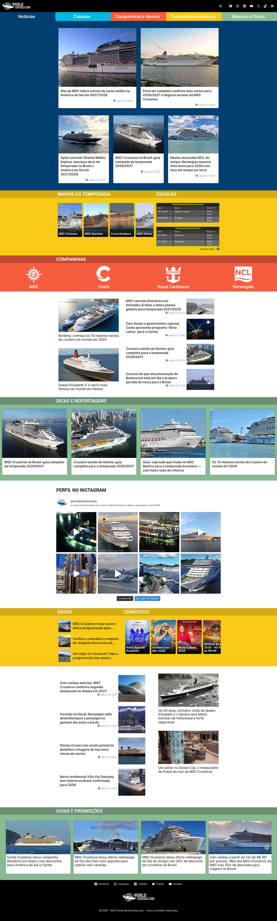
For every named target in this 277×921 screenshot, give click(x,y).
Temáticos (136, 612)
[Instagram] (237, 6)
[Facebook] (230, 6)
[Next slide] (149, 220)
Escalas (166, 194)
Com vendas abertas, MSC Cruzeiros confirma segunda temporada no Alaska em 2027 (83, 687)
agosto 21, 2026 (152, 171)
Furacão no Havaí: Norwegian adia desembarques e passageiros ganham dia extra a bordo (86, 718)
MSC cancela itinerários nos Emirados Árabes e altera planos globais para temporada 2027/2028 (153, 305)
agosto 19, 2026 (177, 360)
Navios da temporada (84, 194)
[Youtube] (251, 6)
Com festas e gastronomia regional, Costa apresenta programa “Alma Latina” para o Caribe (153, 328)
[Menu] (272, 6)
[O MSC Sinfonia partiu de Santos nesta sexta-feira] (159, 574)
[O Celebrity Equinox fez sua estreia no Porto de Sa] (159, 532)
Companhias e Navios (137, 16)
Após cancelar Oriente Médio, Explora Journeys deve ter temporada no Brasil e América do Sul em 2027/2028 (83, 166)
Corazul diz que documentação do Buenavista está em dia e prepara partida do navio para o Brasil (152, 378)
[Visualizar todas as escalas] (218, 249)
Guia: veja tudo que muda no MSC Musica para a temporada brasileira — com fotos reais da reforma (172, 466)
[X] (258, 6)
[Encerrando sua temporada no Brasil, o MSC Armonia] (118, 574)
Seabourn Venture (182, 211)
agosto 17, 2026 (109, 757)
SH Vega (178, 218)
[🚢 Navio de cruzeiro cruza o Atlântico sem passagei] (201, 532)
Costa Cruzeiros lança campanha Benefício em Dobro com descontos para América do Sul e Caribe (34, 861)
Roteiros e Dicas (248, 16)
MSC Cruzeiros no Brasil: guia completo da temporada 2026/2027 (137, 162)
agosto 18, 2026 (109, 694)
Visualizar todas (207, 249)
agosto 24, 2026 (124, 101)
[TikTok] (265, 6)
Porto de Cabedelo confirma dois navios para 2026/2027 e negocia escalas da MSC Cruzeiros (177, 95)
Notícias (26, 16)
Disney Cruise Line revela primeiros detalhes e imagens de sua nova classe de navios (87, 749)
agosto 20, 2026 (177, 313)
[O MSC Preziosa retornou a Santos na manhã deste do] (201, 574)
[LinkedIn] (244, 6)
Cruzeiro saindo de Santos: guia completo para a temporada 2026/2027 (150, 353)
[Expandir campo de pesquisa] (220, 6)
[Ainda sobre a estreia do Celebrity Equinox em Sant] (76, 532)
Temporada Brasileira (193, 16)
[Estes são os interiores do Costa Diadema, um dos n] (76, 574)
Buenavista (179, 235)
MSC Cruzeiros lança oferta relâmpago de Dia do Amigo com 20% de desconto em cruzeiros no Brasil (172, 861)
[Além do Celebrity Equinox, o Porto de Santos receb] (118, 532)
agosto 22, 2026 (97, 180)
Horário (212, 207)
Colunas (82, 16)
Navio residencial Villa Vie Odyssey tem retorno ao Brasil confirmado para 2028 (87, 781)
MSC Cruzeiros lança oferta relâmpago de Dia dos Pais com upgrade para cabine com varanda (105, 861)
